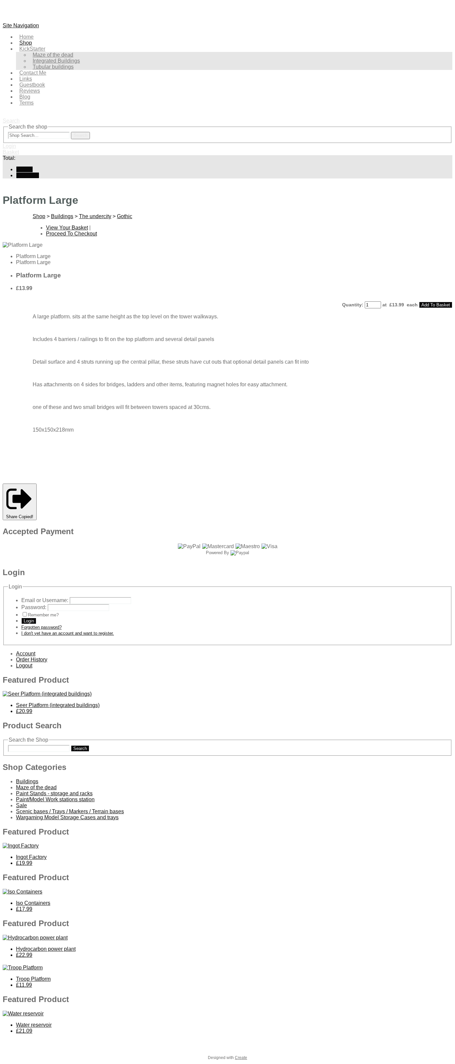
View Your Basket (67, 227)
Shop (39, 216)
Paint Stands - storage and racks (54, 793)
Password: (33, 607)
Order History (31, 659)
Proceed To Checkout (71, 233)
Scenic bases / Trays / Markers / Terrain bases (70, 811)
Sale (21, 805)
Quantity (352, 304)
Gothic (124, 216)
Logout (24, 665)
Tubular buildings (53, 67)
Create (241, 1057)
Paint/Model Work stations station (55, 799)
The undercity (95, 216)
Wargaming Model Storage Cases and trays (67, 817)
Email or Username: (44, 600)
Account (25, 653)
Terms (26, 103)
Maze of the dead (36, 787)
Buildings (62, 216)
